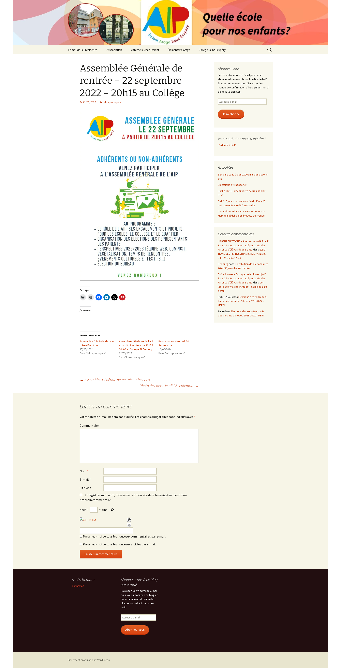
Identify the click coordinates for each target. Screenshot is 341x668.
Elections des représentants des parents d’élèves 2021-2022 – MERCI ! (242, 301)
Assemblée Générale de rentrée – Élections (115, 379)
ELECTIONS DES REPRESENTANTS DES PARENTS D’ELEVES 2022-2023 (242, 254)
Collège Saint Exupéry (212, 50)
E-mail (85, 479)
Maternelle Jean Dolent (144, 50)
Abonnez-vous (135, 629)
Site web (85, 488)
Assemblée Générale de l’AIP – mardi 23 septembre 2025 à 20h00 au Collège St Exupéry (136, 345)
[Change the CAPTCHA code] (129, 520)
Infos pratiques (112, 102)
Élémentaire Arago (179, 50)
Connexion (78, 586)
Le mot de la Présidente (82, 50)
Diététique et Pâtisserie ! (232, 185)
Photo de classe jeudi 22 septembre (169, 385)
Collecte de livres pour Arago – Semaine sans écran (243, 287)
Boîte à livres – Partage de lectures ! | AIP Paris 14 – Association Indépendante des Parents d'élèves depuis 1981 (242, 278)
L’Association (114, 50)
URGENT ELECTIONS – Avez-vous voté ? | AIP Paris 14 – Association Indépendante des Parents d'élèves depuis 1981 (243, 245)
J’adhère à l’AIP (227, 145)
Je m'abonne (231, 114)
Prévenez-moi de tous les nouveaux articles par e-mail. (119, 544)
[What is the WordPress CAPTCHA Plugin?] (88, 519)
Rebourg (223, 264)
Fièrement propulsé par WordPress (89, 660)
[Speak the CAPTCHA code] (129, 525)
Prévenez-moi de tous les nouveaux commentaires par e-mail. (124, 536)
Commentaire (90, 425)
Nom (84, 471)
